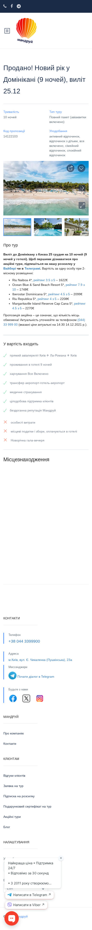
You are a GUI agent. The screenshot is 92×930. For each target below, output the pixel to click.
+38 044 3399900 (24, 641)
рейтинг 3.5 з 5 (44, 280)
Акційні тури (12, 816)
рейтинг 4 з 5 (47, 299)
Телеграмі (32, 268)
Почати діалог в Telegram (35, 676)
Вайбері (9, 268)
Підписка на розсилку (19, 796)
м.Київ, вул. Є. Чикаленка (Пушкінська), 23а (40, 660)
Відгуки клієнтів (14, 775)
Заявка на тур (13, 786)
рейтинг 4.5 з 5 (59, 294)
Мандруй (21, 916)
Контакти (9, 743)
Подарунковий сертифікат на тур (27, 806)
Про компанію (13, 733)
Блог (6, 827)
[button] (82, 205)
